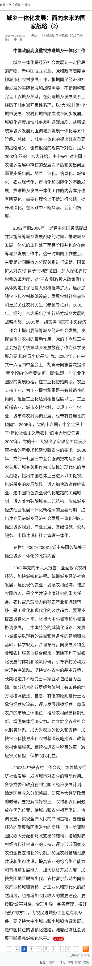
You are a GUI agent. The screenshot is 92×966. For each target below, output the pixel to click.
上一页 (9, 950)
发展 (86, 962)
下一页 (76, 950)
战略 (70, 962)
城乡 (52, 962)
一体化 (61, 962)
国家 (78, 962)
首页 (3, 5)
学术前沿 (14, 5)
